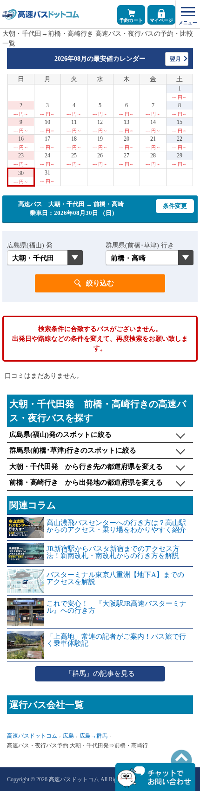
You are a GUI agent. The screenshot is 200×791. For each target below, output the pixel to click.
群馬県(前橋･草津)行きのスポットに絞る (72, 450)
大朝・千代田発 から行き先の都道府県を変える (86, 466)
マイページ (161, 20)
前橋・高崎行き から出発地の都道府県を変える (86, 482)
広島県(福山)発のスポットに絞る (60, 434)
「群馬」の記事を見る (100, 673)
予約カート (131, 20)
